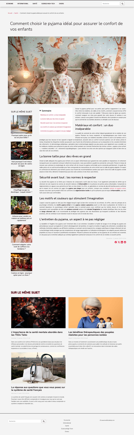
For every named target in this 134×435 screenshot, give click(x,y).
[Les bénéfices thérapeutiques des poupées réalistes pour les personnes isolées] (95, 312)
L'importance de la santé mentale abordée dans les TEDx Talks (37, 333)
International (23, 3)
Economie (9, 3)
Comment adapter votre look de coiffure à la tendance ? (21, 246)
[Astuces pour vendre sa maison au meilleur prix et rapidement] (21, 205)
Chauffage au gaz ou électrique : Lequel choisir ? (21, 191)
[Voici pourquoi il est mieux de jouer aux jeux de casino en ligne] (21, 150)
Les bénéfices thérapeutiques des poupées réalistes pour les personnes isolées (91, 333)
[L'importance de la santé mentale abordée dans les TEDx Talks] (38, 312)
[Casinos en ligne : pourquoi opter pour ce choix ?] (21, 262)
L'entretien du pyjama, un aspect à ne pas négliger (55, 131)
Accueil (10, 13)
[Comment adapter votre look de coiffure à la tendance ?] (21, 233)
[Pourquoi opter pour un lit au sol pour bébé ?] (21, 124)
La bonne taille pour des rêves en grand (52, 119)
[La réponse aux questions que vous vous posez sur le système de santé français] (38, 368)
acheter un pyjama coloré (118, 188)
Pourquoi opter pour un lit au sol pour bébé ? (21, 136)
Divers (61, 3)
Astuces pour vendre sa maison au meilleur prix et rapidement (21, 218)
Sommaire (46, 110)
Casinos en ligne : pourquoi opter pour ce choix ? (21, 274)
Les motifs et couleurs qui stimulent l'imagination (55, 127)
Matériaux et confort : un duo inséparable (53, 115)
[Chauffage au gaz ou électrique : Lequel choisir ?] (21, 179)
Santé (35, 3)
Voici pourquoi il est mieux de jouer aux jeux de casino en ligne (21, 163)
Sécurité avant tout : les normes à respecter (54, 123)
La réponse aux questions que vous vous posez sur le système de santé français (38, 389)
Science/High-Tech (48, 3)
